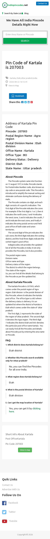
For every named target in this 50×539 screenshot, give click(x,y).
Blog (26, 13)
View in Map (13, 86)
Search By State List (12, 13)
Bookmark (19, 96)
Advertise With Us (11, 489)
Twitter (12, 512)
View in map (25, 450)
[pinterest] (32, 102)
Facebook (13, 503)
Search (25, 41)
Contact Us (42, 3)
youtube (13, 521)
